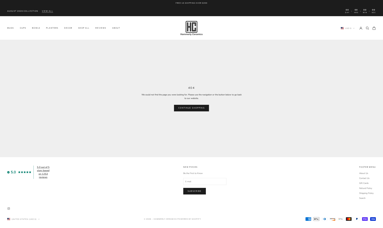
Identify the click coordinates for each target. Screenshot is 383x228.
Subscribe (195, 191)
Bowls (36, 28)
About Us (363, 173)
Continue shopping (191, 108)
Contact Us (364, 178)
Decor (68, 28)
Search (362, 198)
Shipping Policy (366, 193)
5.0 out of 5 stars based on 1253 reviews (43, 172)
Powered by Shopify (189, 219)
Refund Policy (365, 188)
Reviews (100, 28)
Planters (52, 28)
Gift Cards (364, 183)
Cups (23, 28)
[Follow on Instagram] (8, 208)
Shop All (83, 28)
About (116, 28)
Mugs (10, 28)
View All (47, 11)
